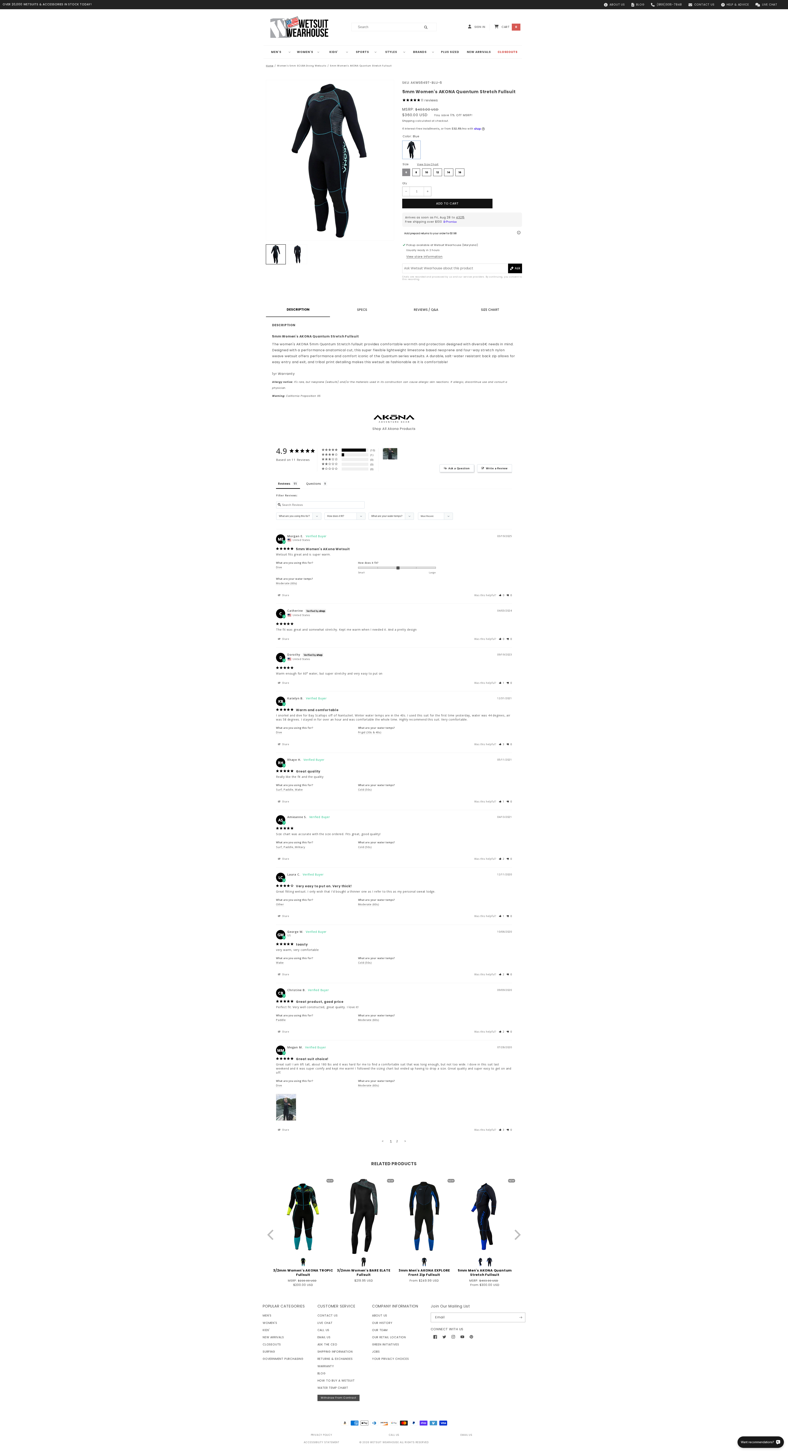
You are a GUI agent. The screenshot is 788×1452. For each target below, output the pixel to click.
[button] (277, 52)
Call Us (323, 1330)
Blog (321, 1373)
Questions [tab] (313, 484)
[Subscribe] (520, 1317)
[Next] (516, 1234)
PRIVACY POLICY (321, 1435)
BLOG (640, 4)
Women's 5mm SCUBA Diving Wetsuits (301, 65)
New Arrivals (273, 1337)
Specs (362, 309)
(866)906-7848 (669, 4)
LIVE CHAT (769, 4)
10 (426, 171)
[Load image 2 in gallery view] (297, 254)
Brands (420, 52)
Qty (404, 183)
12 (437, 171)
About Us (379, 1315)
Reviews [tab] (284, 484)
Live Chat (325, 1323)
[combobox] (384, 27)
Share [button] (285, 595)
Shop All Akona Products (394, 428)
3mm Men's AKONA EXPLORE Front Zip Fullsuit (424, 1272)
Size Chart (490, 309)
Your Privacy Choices (390, 1359)
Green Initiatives (385, 1344)
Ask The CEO (327, 1344)
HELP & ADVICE (738, 4)
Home (269, 65)
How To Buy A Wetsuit (336, 1381)
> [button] (405, 1141)
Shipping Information (335, 1352)
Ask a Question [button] (459, 468)
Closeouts (272, 1344)
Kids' (333, 52)
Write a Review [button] (497, 468)
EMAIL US (466, 1435)
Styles (391, 52)
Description (298, 309)
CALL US (394, 1435)
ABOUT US (617, 4)
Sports (362, 52)
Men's (276, 52)
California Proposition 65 (296, 396)
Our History (382, 1323)
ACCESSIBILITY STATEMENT (321, 1442)
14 (448, 171)
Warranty (325, 1366)
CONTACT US (704, 4)
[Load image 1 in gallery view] (276, 254)
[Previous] (271, 1234)
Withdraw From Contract (338, 1397)
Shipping (408, 121)
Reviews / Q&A (426, 309)
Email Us (324, 1337)
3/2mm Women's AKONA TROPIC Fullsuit (303, 1272)
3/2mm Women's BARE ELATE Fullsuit (363, 1272)
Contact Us (327, 1315)
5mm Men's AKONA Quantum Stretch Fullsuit (485, 1272)
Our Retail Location (389, 1337)
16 (459, 171)
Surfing (269, 1352)
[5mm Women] (390, 453)
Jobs (376, 1352)
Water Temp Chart (332, 1388)
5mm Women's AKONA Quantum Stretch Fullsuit (361, 65)
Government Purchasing (283, 1359)
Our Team (380, 1330)
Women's (305, 52)
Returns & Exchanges (335, 1359)
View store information (424, 257)
